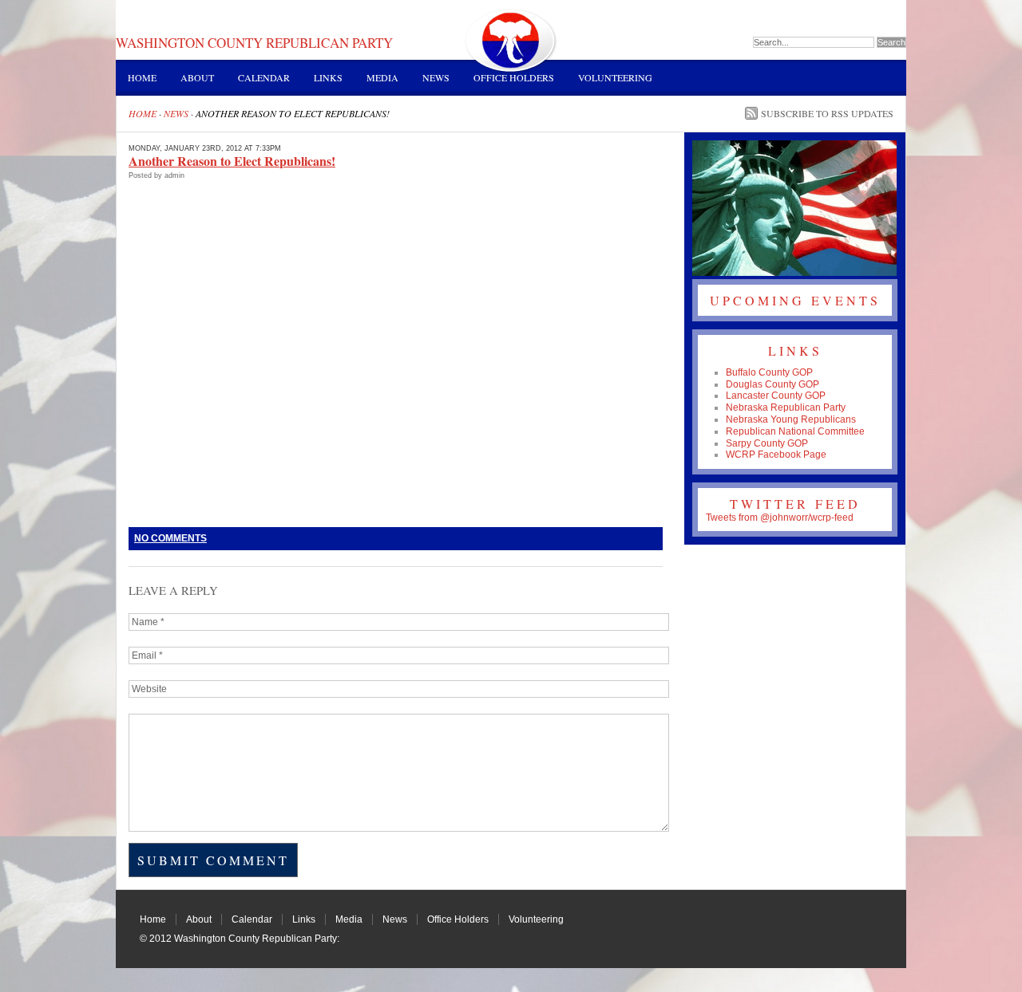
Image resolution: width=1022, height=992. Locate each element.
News (436, 77)
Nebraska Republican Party (786, 407)
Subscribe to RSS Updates (827, 113)
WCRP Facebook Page (776, 454)
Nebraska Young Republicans (791, 419)
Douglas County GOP (772, 384)
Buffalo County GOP (769, 372)
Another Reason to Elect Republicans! (232, 161)
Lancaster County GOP (776, 395)
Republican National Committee (795, 431)
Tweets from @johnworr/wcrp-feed (780, 517)
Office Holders (513, 77)
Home (142, 77)
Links (328, 77)
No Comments (170, 538)
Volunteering (615, 77)
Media (382, 77)
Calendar (264, 77)
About (197, 77)
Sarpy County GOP (767, 443)
